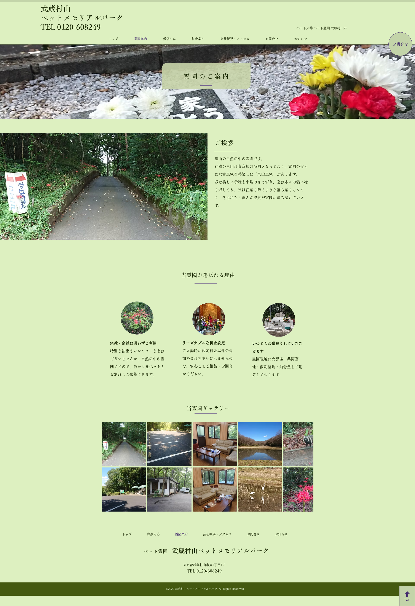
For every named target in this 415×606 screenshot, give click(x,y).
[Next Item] (305, 466)
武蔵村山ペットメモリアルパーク (206, 550)
